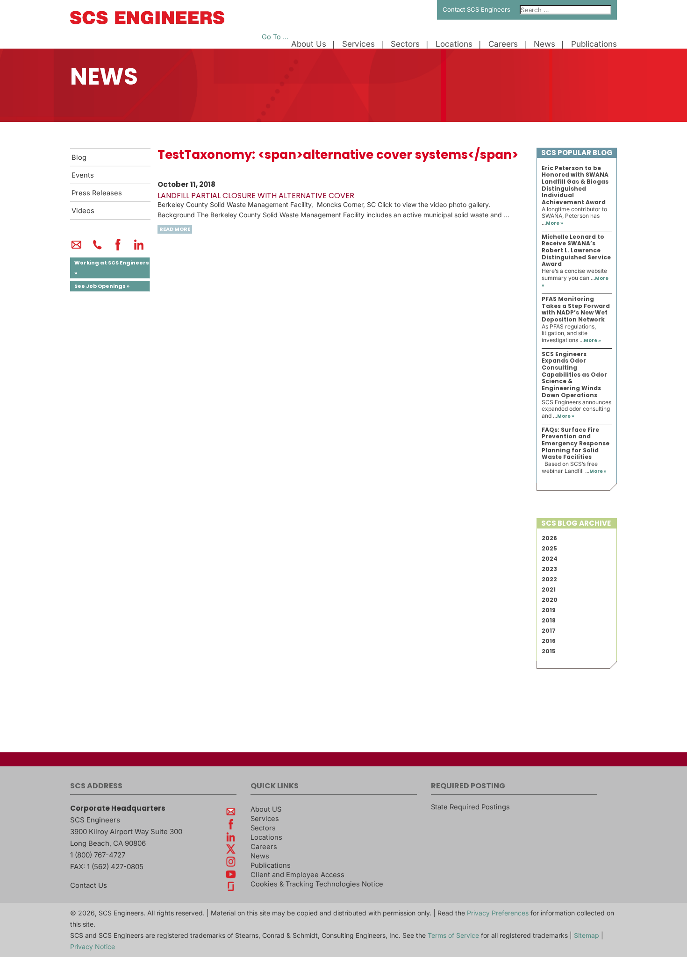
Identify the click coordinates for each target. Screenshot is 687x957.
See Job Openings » (101, 286)
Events (83, 175)
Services (358, 44)
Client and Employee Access (297, 875)
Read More (174, 229)
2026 (549, 538)
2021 (549, 589)
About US (265, 809)
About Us (308, 44)
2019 (549, 610)
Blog (79, 157)
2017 (549, 631)
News (544, 44)
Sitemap (586, 935)
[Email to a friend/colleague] (76, 248)
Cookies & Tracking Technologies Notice (316, 884)
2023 (549, 569)
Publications (594, 44)
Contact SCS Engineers (476, 9)
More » (554, 223)
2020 (550, 600)
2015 (549, 651)
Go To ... (275, 37)
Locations (454, 44)
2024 (550, 559)
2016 (549, 641)
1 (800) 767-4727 (97, 854)
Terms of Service (453, 935)
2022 (549, 579)
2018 (549, 620)
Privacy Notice (92, 946)
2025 (549, 548)
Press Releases (97, 193)
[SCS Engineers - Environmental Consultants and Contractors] (147, 22)
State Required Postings (470, 807)
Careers (503, 44)
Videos (83, 211)
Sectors (405, 44)
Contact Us (88, 885)
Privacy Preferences (498, 913)
